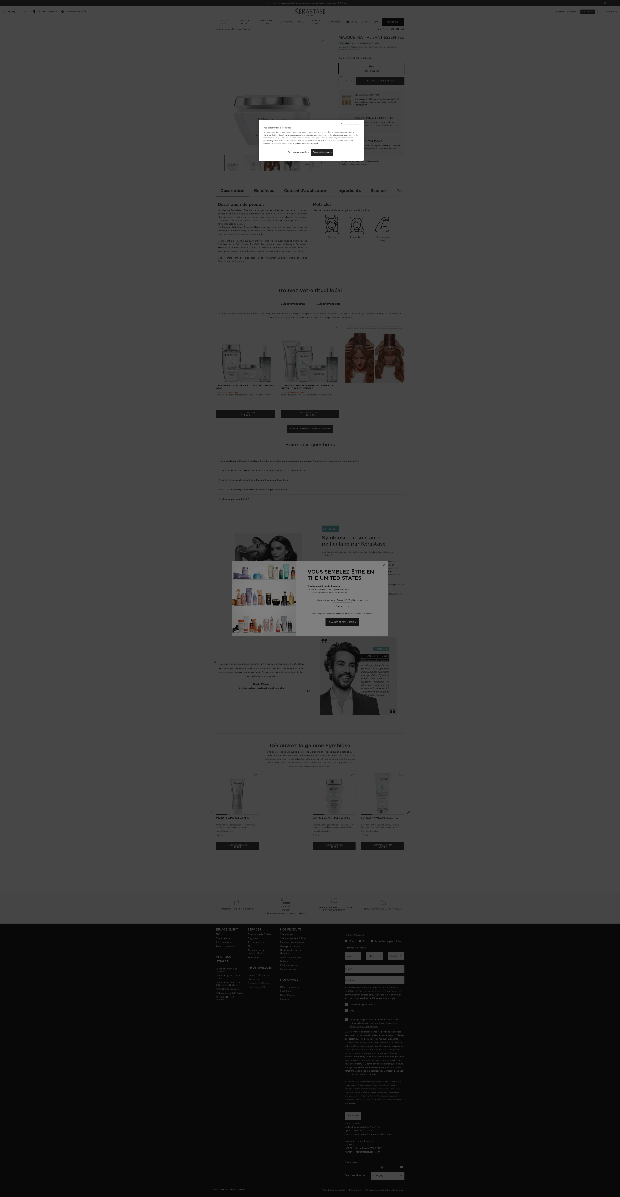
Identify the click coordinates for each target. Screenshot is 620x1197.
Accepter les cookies (322, 152)
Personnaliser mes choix (298, 152)
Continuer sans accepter (351, 124)
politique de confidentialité (306, 143)
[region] (311, 140)
